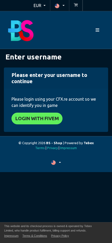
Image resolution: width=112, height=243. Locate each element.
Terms (40, 148)
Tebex (89, 143)
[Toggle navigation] (97, 30)
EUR (38, 5)
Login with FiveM (37, 118)
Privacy (52, 148)
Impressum (68, 148)
